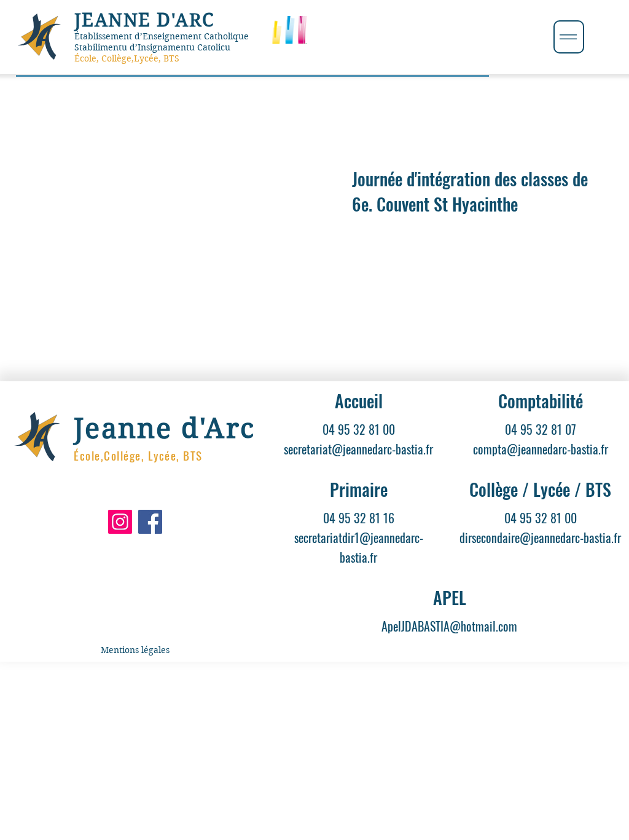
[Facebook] (150, 522)
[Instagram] (120, 522)
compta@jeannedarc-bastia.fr (540, 449)
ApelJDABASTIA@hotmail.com (449, 626)
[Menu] (568, 36)
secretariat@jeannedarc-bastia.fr (358, 449)
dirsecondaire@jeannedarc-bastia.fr (540, 537)
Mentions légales (135, 650)
